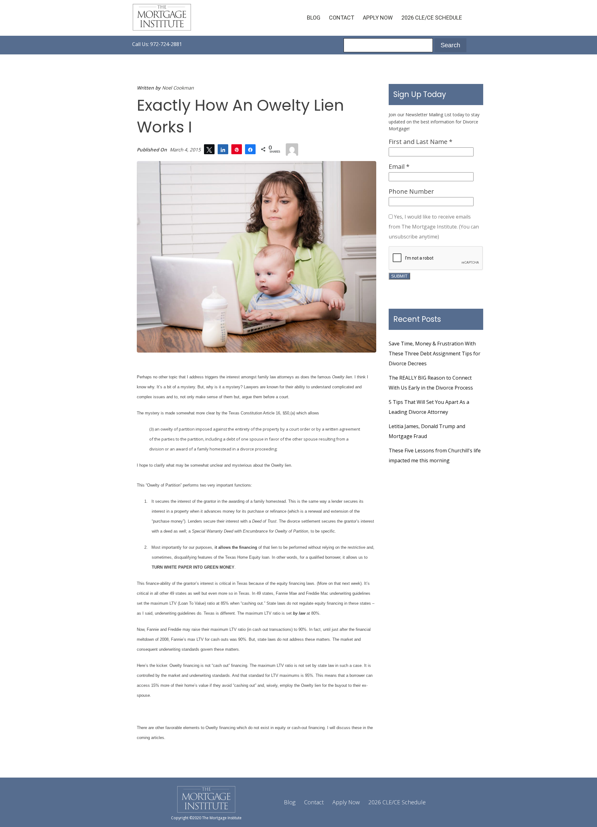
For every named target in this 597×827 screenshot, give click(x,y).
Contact (341, 17)
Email (399, 166)
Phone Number (411, 191)
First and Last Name (420, 141)
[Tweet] (209, 149)
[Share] (223, 149)
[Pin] (237, 149)
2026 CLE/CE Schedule (431, 17)
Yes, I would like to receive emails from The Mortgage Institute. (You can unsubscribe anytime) (434, 226)
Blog (313, 17)
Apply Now (378, 17)
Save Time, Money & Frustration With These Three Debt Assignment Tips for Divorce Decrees (434, 353)
